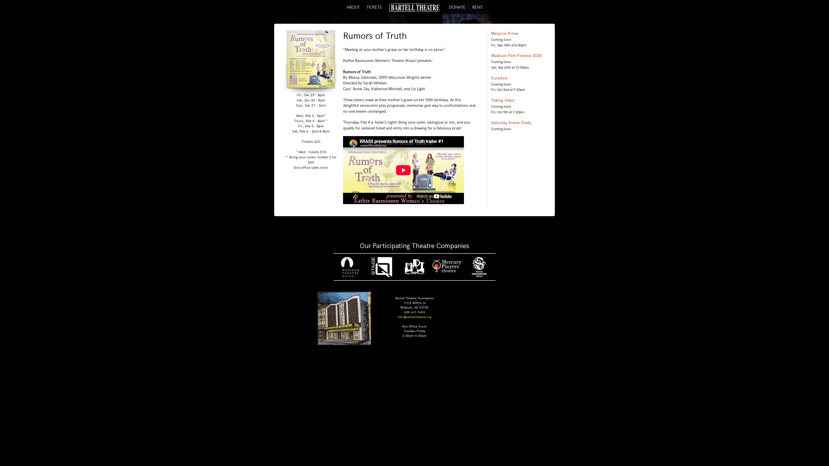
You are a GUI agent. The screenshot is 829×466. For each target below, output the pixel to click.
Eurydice (499, 77)
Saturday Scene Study (511, 122)
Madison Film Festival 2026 (516, 55)
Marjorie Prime (504, 33)
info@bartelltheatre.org (415, 317)
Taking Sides (502, 100)
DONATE (457, 6)
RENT (477, 6)
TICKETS (374, 6)
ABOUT (353, 6)
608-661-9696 (414, 312)
